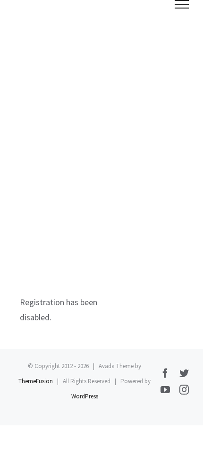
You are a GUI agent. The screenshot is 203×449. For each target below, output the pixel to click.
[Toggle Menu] (182, 4)
